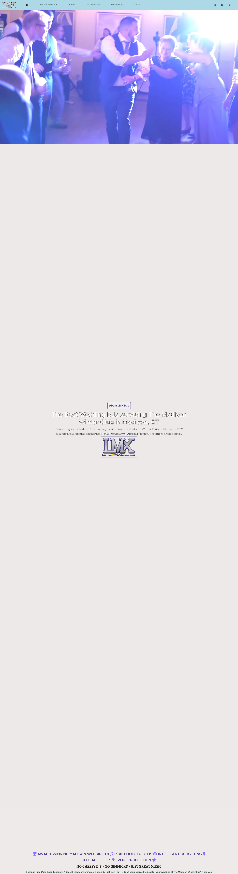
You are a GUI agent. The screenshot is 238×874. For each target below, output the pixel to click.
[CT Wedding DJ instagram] (215, 5)
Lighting (72, 5)
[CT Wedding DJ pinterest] (229, 5)
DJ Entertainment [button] (47, 5)
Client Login (116, 5)
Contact (138, 5)
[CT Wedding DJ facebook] (222, 5)
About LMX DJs (119, 405)
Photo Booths (93, 5)
